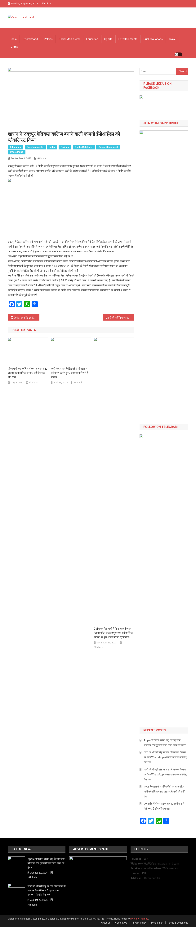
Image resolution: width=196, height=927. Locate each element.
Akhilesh (42, 158)
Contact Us (121, 922)
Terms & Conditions (177, 922)
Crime (14, 46)
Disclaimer (157, 922)
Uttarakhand (30, 39)
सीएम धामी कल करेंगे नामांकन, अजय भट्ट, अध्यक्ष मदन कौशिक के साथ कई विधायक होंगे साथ (27, 373)
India (14, 39)
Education (92, 39)
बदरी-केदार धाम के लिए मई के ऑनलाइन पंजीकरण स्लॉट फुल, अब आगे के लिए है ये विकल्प (69, 373)
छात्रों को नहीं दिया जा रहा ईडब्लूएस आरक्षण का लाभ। (120, 317)
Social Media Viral (69, 39)
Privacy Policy (139, 922)
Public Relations (153, 39)
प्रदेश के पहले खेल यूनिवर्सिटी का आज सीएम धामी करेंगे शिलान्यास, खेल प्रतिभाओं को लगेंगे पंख (164, 791)
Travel (172, 39)
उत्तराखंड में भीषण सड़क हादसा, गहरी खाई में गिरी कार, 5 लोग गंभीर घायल (164, 806)
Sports (108, 39)
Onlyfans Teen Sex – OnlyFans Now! (26, 317)
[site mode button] (178, 54)
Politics (48, 39)
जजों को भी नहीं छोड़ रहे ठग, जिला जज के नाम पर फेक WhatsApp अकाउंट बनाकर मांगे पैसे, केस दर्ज (165, 757)
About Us (46, 3)
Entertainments (127, 39)
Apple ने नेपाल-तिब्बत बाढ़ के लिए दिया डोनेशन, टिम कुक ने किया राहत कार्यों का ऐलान (165, 743)
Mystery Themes (139, 918)
